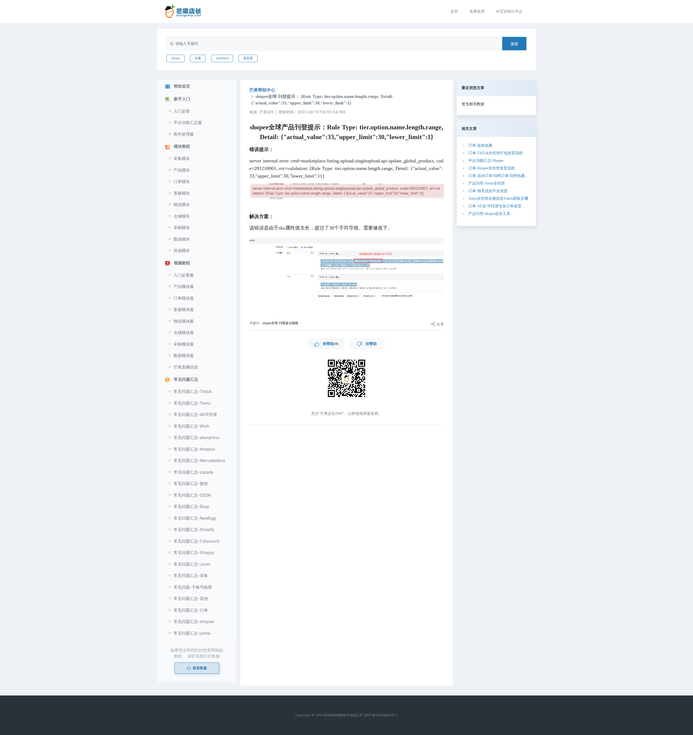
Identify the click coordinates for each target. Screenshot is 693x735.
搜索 (514, 43)
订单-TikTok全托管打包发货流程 (495, 153)
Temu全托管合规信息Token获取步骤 (498, 198)
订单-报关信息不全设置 (488, 191)
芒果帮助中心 (262, 90)
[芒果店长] (183, 11)
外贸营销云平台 (509, 11)
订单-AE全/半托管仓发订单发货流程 (498, 206)
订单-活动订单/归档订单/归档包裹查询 (498, 176)
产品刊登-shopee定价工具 (489, 214)
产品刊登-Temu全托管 (486, 183)
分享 (439, 324)
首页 (454, 11)
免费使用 (477, 11)
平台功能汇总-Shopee (486, 161)
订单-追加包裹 (480, 145)
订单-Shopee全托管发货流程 (491, 168)
